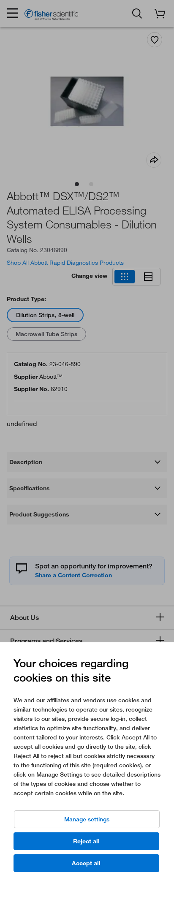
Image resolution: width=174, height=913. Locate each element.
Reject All (86, 841)
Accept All (86, 863)
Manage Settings (86, 819)
